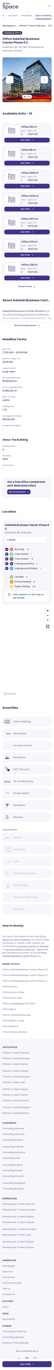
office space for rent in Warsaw (24, 938)
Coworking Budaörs (13, 1188)
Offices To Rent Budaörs (15, 1113)
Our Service (8, 1277)
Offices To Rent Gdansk (15, 1070)
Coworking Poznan (12, 1170)
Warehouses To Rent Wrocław (19, 1209)
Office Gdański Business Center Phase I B (24, 975)
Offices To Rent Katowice (16, 1076)
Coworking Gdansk (12, 1146)
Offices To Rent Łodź (13, 1082)
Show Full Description (25, 325)
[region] (27, 651)
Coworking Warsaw (13, 1128)
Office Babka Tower (13, 1020)
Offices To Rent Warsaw (32, 25)
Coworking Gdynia (12, 1164)
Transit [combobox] (11, 539)
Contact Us (8, 1294)
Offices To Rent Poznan (15, 1094)
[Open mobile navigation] (49, 6)
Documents (8, 1319)
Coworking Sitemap (13, 1337)
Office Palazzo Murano (14, 1031)
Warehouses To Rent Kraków (18, 1216)
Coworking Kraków (12, 1139)
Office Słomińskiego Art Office (18, 1003)
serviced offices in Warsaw (20, 949)
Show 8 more (25, 286)
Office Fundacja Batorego (16, 1014)
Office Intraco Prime (13, 992)
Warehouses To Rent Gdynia (18, 1241)
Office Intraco (10, 986)
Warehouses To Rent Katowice (19, 1229)
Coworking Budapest (14, 1182)
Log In (5, 1306)
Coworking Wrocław (13, 1134)
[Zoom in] (47, 610)
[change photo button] (44, 79)
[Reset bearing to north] (47, 620)
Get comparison (17, 491)
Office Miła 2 (9, 1009)
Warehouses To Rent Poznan (18, 1247)
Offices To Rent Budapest (16, 1107)
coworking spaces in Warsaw (32, 946)
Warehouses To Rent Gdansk (18, 1222)
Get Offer (25, 140)
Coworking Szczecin (13, 1176)
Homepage (8, 1265)
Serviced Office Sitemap (15, 1342)
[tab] (13, 15)
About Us (7, 1271)
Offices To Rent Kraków (15, 1064)
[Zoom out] (47, 615)
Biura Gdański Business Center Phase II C (24, 954)
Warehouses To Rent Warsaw (18, 1204)
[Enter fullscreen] (47, 626)
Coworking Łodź (11, 1158)
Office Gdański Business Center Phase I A (24, 980)
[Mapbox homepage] (9, 693)
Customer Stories (11, 1282)
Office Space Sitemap (14, 1331)
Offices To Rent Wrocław (16, 1058)
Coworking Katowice (13, 1152)
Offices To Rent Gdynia (15, 1089)
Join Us (6, 1288)
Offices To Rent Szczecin (15, 1100)
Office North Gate (12, 997)
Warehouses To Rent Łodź (16, 1234)
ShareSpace (9, 25)
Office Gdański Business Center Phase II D (25, 969)
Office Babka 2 (10, 1026)
